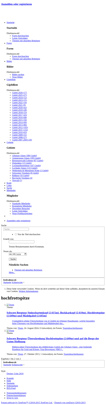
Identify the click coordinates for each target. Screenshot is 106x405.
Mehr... (12, 272)
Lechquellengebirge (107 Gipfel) (26, 165)
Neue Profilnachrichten (22, 213)
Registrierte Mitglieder (22, 206)
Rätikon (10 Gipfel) (20, 175)
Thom (20, 328)
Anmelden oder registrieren (16, 4)
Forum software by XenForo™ (27, 402)
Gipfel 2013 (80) (19, 125)
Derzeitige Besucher (21, 208)
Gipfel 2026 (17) (19, 92)
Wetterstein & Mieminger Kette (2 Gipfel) (30, 170)
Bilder (9, 61)
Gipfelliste (11, 79)
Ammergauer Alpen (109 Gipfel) (26, 158)
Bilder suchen (18, 74)
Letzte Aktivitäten (20, 38)
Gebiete (10, 142)
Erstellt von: (8, 239)
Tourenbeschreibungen (73, 328)
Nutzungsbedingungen (16, 393)
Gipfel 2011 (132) (20, 130)
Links (9, 185)
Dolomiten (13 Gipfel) (22, 163)
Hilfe (9, 381)
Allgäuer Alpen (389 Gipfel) (24, 155)
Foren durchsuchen (20, 36)
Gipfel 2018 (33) (19, 112)
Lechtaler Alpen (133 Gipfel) (24, 168)
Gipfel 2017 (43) (19, 115)
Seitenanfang (12, 386)
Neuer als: (7, 251)
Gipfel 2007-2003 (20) (22, 140)
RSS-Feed (11, 388)
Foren (9, 43)
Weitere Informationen (28, 291)
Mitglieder (11, 190)
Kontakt (10, 378)
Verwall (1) (17, 180)
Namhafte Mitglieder (21, 203)
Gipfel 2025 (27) (19, 95)
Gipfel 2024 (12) (19, 97)
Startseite (10, 22)
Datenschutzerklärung (16, 395)
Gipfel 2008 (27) (19, 137)
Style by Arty (12, 398)
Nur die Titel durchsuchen (28, 234)
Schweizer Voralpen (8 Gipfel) (25, 173)
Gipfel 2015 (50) (19, 120)
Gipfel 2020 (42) (19, 107)
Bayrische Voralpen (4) (22, 178)
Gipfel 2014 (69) (19, 122)
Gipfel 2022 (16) (19, 102)
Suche (9, 188)
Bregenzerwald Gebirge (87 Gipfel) (27, 160)
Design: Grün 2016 (15, 373)
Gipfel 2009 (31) (19, 135)
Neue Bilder (17, 77)
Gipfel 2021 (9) (19, 105)
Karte (9, 183)
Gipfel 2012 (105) (20, 127)
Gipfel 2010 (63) (19, 132)
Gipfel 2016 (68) (19, 117)
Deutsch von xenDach (70, 402)
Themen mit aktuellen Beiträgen (26, 41)
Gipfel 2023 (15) (19, 100)
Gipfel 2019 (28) (19, 110)
